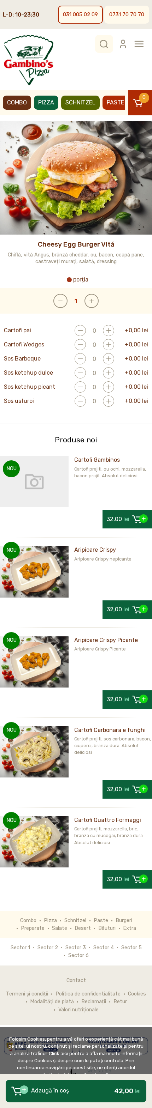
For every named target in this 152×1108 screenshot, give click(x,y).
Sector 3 (75, 948)
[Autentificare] (123, 44)
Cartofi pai (17, 330)
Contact (76, 980)
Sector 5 (131, 948)
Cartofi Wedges (24, 344)
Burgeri (124, 921)
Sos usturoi (19, 401)
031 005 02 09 (80, 14)
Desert (83, 928)
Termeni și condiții (27, 994)
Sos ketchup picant (29, 387)
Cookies (137, 994)
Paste (115, 102)
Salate (59, 928)
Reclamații (93, 1002)
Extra (129, 928)
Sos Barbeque (22, 359)
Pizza (46, 102)
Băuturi (107, 928)
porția (80, 280)
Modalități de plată (52, 1002)
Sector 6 (78, 955)
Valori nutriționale (78, 1010)
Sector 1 (20, 948)
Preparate (33, 928)
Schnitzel (80, 102)
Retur (120, 1002)
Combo (17, 102)
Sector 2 (47, 948)
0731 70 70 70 (126, 14)
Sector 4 (103, 948)
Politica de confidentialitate (88, 994)
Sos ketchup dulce (28, 373)
